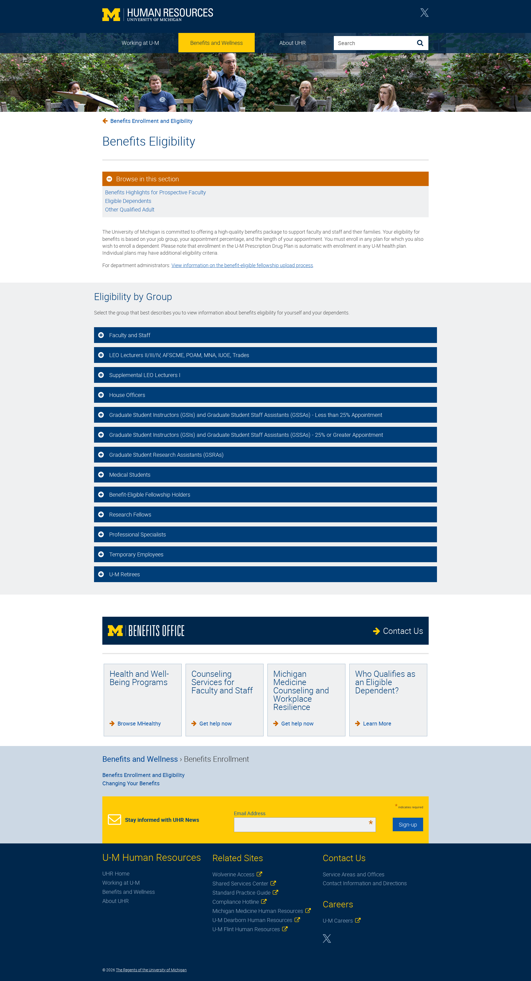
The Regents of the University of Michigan (151, 969)
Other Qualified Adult (129, 209)
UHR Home (115, 873)
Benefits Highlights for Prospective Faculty (155, 192)
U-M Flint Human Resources (246, 929)
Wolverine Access (233, 874)
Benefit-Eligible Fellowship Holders (149, 494)
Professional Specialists (137, 534)
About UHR (292, 43)
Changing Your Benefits (131, 783)
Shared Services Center (240, 883)
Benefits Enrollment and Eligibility (151, 121)
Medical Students (129, 474)
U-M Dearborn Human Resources (252, 920)
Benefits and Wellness (216, 43)
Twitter (424, 14)
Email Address (303, 813)
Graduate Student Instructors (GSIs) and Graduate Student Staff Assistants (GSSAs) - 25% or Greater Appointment (246, 434)
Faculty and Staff (129, 335)
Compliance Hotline (235, 901)
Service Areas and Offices (353, 874)
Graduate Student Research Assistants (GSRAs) (166, 454)
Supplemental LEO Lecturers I (144, 375)
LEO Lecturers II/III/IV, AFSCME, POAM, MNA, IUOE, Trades (179, 355)
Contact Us (403, 630)
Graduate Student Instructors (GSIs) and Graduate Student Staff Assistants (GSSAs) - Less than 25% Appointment (245, 415)
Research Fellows (130, 514)
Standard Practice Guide (241, 892)
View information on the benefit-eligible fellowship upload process (242, 265)
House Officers (127, 395)
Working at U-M (140, 43)
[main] (265, 193)
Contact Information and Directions (365, 883)
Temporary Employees (136, 554)
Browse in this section (147, 178)
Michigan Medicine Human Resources (257, 911)
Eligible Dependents (128, 201)
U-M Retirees (124, 574)
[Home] (157, 15)
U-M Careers (338, 920)
